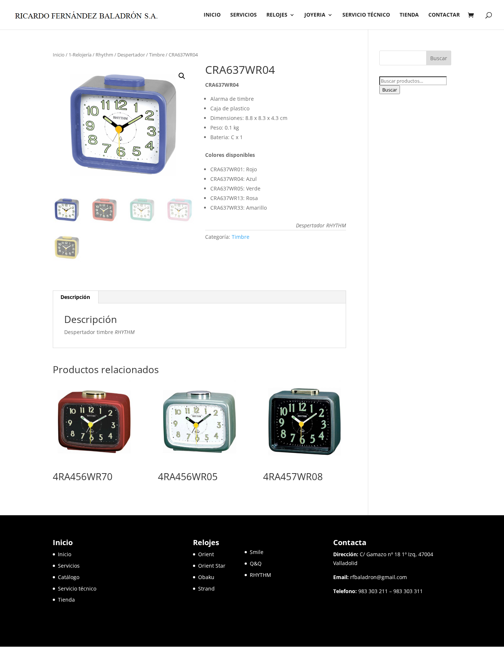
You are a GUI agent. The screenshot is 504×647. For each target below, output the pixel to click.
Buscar (389, 89)
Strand (206, 588)
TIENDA (409, 15)
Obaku (206, 577)
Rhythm (104, 54)
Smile (256, 551)
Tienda (66, 599)
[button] (182, 76)
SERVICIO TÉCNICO (366, 15)
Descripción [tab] (75, 296)
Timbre (157, 54)
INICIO (212, 15)
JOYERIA (314, 15)
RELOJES (276, 15)
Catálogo (68, 577)
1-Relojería (80, 54)
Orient (206, 554)
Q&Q (256, 563)
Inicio (59, 54)
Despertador (131, 54)
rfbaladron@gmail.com (378, 577)
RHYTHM (260, 574)
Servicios (69, 565)
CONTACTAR (444, 15)
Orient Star (221, 565)
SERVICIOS (243, 15)
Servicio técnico (77, 588)
